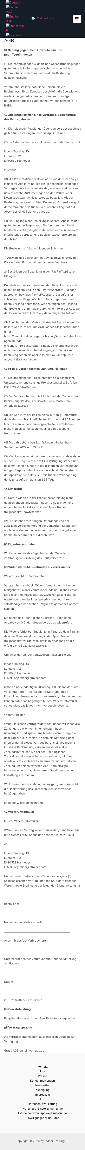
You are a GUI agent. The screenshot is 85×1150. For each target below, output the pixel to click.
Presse (42, 1076)
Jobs (42, 1071)
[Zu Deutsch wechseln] (13, 2)
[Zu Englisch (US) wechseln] (15, 9)
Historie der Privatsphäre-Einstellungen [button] (42, 1113)
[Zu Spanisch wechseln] (14, 35)
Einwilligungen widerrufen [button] (42, 1118)
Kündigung (42, 1090)
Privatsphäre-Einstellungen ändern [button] (42, 1108)
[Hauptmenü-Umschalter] (77, 19)
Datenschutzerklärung (42, 1104)
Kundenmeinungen (42, 1080)
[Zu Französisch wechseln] (15, 27)
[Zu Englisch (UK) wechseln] (15, 18)
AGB (42, 1099)
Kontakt (43, 1066)
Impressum (42, 1094)
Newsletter (42, 1085)
